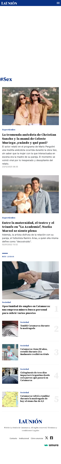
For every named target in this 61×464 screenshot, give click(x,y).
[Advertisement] (30, 38)
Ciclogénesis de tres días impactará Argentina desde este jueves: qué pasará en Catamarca (35, 376)
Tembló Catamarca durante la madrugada (35, 327)
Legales (35, 430)
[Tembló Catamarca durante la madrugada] (10, 329)
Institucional (24, 438)
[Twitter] (46, 438)
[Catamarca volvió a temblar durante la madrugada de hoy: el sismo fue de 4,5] (10, 399)
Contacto (13, 438)
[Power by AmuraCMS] (51, 445)
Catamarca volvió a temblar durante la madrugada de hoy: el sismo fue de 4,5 (35, 399)
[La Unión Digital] (9, 3)
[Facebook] (51, 438)
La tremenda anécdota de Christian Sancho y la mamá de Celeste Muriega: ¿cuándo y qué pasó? (29, 139)
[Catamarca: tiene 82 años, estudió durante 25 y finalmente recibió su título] (10, 352)
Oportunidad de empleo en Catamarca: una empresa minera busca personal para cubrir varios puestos (26, 310)
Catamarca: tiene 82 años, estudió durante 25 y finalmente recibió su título (34, 352)
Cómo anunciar (37, 438)
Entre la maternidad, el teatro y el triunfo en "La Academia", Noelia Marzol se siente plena (28, 227)
